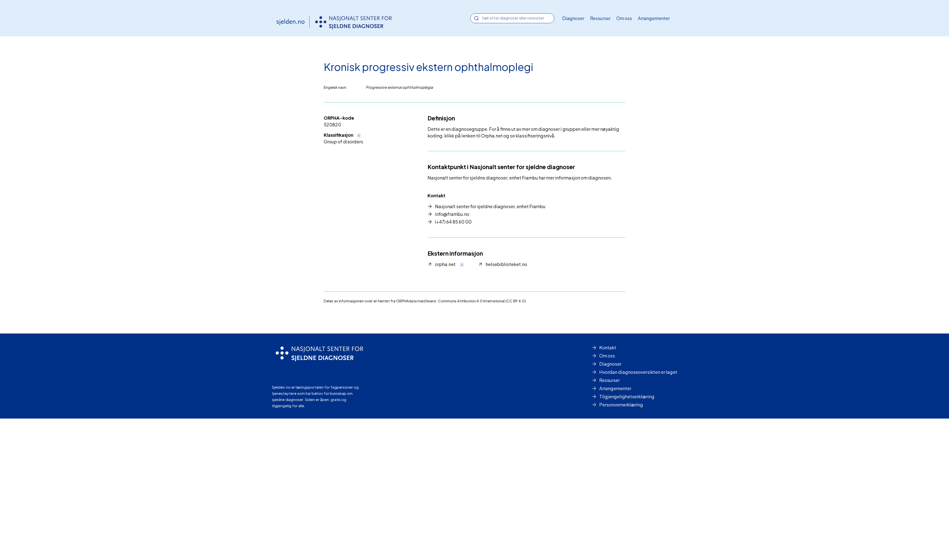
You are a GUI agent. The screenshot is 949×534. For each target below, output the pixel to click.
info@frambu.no (452, 214)
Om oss (624, 18)
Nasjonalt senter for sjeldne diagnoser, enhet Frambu (490, 206)
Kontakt (607, 347)
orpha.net (445, 264)
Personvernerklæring (621, 404)
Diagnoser (573, 18)
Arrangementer (654, 18)
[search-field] (512, 18)
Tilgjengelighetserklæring (626, 396)
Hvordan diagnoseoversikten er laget (638, 372)
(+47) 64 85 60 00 (453, 221)
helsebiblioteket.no (506, 264)
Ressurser (600, 18)
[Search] (476, 18)
